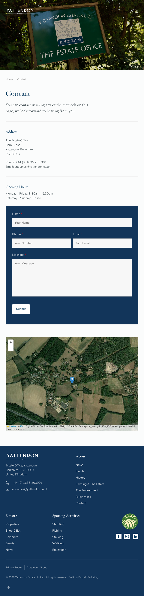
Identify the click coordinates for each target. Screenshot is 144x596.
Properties (12, 524)
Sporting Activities (66, 515)
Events (80, 471)
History (80, 478)
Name (17, 214)
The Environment (87, 490)
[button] (136, 11)
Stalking (57, 537)
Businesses (83, 497)
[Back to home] (20, 11)
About (80, 456)
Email (77, 234)
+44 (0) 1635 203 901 (31, 162)
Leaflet (12, 426)
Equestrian (59, 550)
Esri (22, 426)
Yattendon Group (37, 567)
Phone (17, 234)
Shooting (58, 524)
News (79, 465)
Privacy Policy (14, 567)
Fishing (57, 531)
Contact (81, 503)
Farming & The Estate (90, 484)
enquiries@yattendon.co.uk (32, 167)
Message (19, 255)
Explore (11, 515)
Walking (58, 543)
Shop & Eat (13, 531)
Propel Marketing (88, 577)
